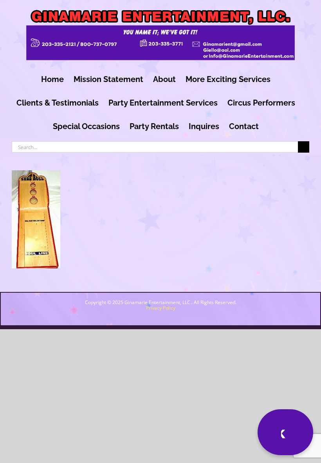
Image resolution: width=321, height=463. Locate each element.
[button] (250, 432)
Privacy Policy (160, 307)
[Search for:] (155, 146)
